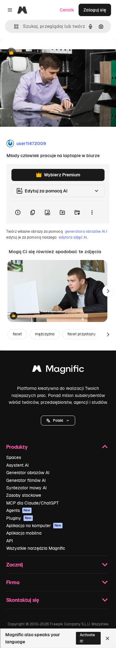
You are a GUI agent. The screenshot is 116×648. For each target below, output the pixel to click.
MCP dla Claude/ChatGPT (32, 503)
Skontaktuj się (22, 600)
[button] (58, 420)
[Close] (107, 638)
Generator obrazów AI (27, 472)
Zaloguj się (95, 10)
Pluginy (19, 518)
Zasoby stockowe (23, 495)
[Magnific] (58, 370)
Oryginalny (42, 53)
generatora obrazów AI (85, 231)
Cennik (67, 10)
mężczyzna (44, 334)
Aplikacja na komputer (33, 525)
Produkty (17, 446)
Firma (12, 582)
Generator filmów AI (26, 480)
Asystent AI (17, 465)
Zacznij (14, 564)
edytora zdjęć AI (73, 237)
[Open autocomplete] (13, 26)
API (9, 541)
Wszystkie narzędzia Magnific (35, 548)
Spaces (13, 457)
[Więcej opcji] (92, 212)
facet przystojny (81, 334)
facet (17, 334)
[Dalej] (108, 291)
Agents (18, 510)
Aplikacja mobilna (23, 533)
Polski (58, 420)
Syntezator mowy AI (26, 488)
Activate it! (87, 638)
